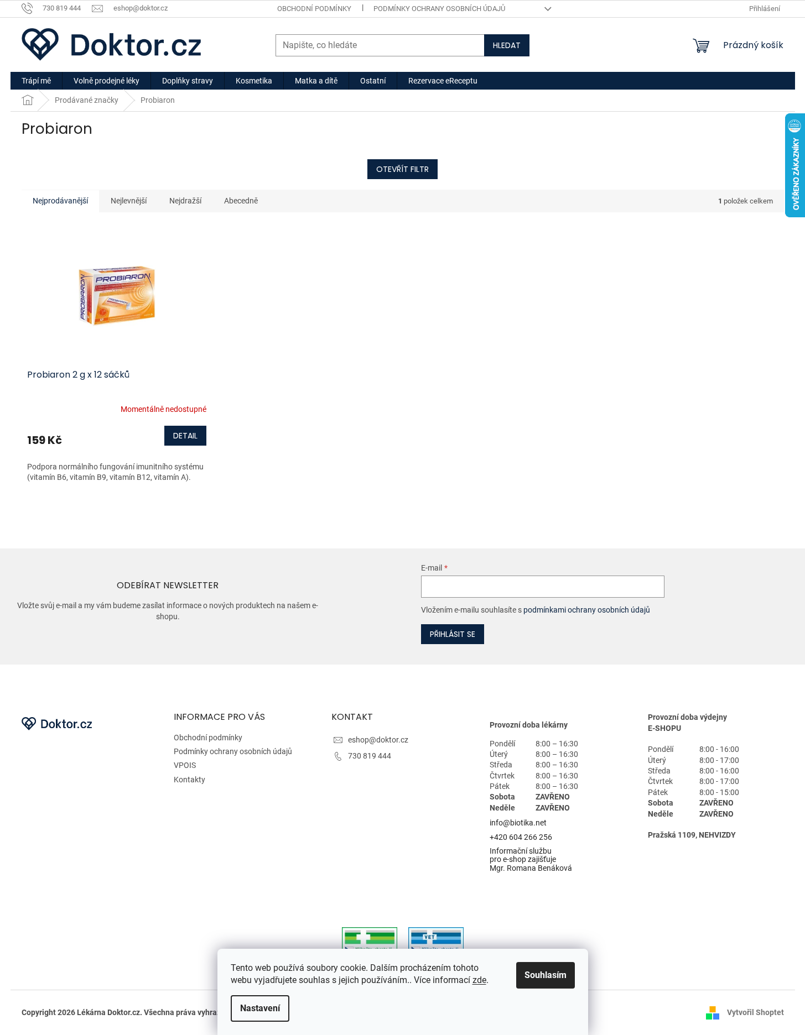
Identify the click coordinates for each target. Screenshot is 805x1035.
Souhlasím (545, 975)
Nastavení (260, 1008)
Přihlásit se (452, 634)
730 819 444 (369, 755)
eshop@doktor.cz (378, 739)
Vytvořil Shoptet (755, 1011)
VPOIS (185, 765)
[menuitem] (36, 81)
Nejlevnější (129, 200)
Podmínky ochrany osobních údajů (439, 8)
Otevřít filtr (402, 169)
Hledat (507, 45)
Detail (185, 435)
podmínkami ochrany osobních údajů (586, 609)
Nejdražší (185, 200)
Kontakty (189, 779)
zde (479, 980)
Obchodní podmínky (314, 8)
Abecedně (241, 200)
